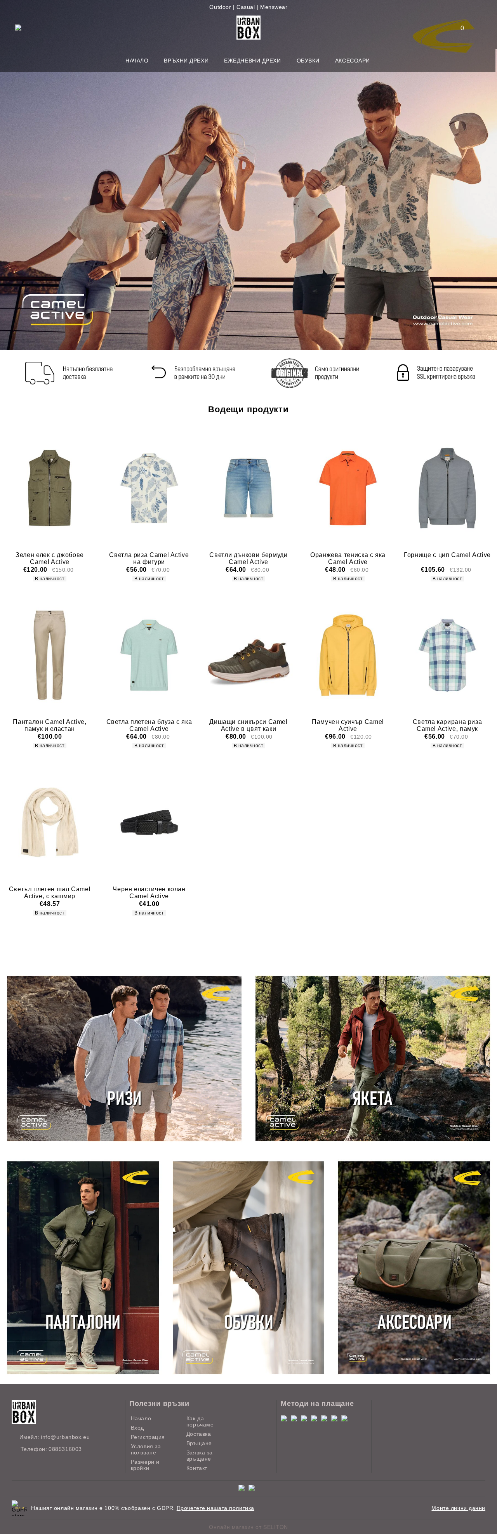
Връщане (199, 1443)
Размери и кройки (145, 1465)
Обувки (308, 60)
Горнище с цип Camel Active (447, 555)
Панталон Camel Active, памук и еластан (49, 725)
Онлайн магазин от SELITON (248, 1527)
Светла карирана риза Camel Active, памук (447, 725)
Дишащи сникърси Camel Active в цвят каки (248, 725)
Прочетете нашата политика (215, 1508)
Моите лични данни (458, 1508)
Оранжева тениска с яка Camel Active (348, 558)
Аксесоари (352, 60)
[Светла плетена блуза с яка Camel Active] (149, 655)
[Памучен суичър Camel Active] (347, 655)
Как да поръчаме (200, 1421)
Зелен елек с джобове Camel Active (50, 558)
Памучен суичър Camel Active (348, 725)
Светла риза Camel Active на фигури (149, 558)
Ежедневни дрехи (252, 60)
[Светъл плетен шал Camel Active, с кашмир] (49, 822)
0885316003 (65, 1449)
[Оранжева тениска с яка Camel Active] (347, 488)
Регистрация (148, 1437)
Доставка (198, 1434)
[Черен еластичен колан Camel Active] (149, 822)
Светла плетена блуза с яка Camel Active (149, 725)
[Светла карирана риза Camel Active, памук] (447, 655)
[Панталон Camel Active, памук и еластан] (49, 655)
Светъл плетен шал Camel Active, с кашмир (50, 892)
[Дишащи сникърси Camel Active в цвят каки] (248, 655)
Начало (136, 60)
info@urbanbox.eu (65, 1437)
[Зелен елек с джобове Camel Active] (49, 488)
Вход (137, 1428)
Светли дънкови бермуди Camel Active (248, 558)
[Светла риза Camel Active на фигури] (149, 488)
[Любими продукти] (457, 28)
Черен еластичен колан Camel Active (149, 892)
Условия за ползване (146, 1449)
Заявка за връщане (199, 1455)
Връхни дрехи (186, 60)
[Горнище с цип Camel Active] (447, 488)
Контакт (196, 1468)
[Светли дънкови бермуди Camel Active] (248, 488)
